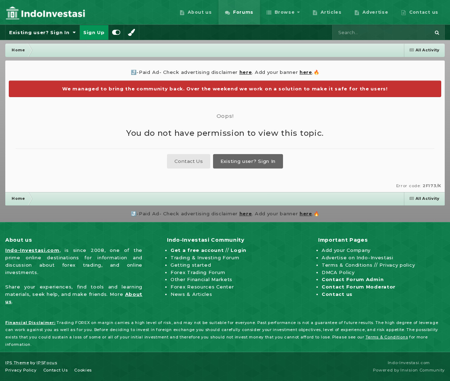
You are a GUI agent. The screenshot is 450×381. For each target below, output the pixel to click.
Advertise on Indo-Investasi (357, 257)
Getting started (191, 265)
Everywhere (407, 32)
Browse (284, 12)
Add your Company (346, 250)
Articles (330, 12)
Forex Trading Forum (198, 272)
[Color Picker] (131, 32)
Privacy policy (397, 265)
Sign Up (94, 32)
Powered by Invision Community (409, 370)
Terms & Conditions (347, 265)
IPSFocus (47, 362)
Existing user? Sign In (41, 32)
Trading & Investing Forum (205, 257)
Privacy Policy (21, 370)
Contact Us (188, 161)
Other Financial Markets (201, 279)
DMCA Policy (338, 272)
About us (199, 12)
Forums (242, 12)
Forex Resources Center (202, 287)
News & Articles (191, 294)
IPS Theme (17, 362)
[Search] (437, 32)
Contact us (422, 12)
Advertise (374, 12)
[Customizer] (116, 32)
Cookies (83, 370)
